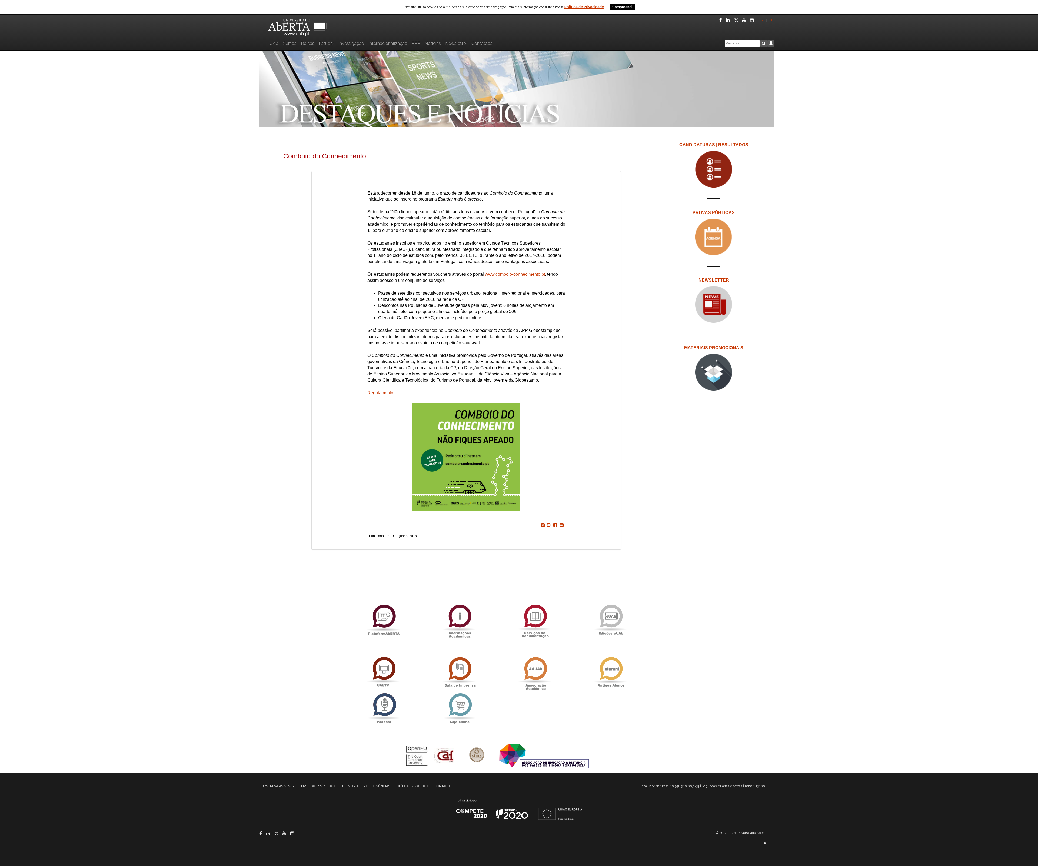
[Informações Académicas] (459, 619)
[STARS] (477, 755)
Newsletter (456, 43)
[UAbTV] (384, 672)
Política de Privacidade (584, 7)
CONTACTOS (444, 786)
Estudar (326, 43)
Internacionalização (387, 43)
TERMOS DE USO (354, 786)
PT (763, 20)
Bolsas (307, 43)
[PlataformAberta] (384, 619)
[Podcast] (384, 708)
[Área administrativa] (765, 842)
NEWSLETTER (713, 280)
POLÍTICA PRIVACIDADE (412, 786)
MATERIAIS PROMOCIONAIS (713, 347)
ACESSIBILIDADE (324, 786)
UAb (274, 43)
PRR (416, 43)
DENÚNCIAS (381, 786)
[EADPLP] (544, 755)
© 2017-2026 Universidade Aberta (741, 833)
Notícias (433, 43)
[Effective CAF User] (444, 755)
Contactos (482, 43)
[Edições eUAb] (611, 619)
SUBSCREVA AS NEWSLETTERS (283, 786)
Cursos (290, 43)
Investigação (351, 43)
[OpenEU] (417, 755)
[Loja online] (459, 708)
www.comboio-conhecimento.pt (515, 274)
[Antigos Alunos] (611, 672)
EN (770, 20)
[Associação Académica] (535, 672)
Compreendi (622, 7)
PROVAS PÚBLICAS (714, 212)
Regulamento (380, 393)
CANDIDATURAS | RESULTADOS (713, 144)
